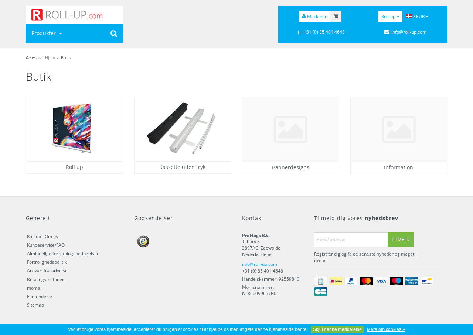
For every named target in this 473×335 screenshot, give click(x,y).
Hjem (50, 57)
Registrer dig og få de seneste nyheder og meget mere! (364, 257)
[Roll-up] (74, 15)
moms (33, 288)
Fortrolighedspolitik (47, 262)
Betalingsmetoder (45, 279)
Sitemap (35, 305)
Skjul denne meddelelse (337, 329)
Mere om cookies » (386, 329)
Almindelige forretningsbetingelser (63, 253)
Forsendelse (39, 296)
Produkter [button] (44, 33)
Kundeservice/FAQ (46, 245)
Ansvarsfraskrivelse (47, 270)
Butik (66, 57)
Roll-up (389, 16)
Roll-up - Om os (42, 236)
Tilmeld (401, 239)
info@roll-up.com (259, 264)
